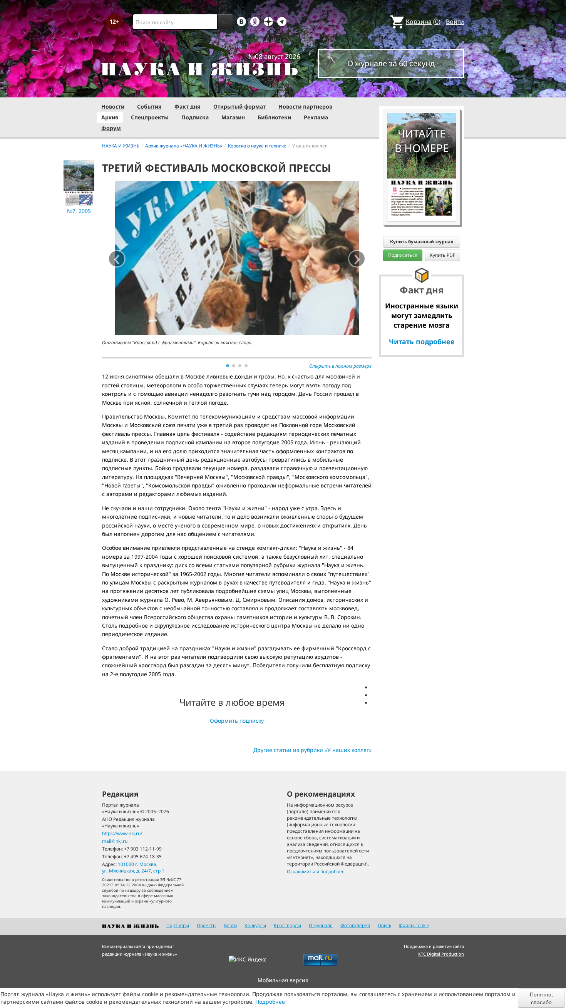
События (149, 106)
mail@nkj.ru (114, 841)
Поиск (384, 925)
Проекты (206, 925)
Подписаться (402, 255)
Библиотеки (274, 117)
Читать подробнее (422, 341)
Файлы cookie (414, 925)
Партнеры (177, 925)
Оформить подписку (237, 720)
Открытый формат (239, 106)
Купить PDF (442, 255)
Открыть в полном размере (340, 366)
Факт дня (187, 106)
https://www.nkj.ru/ (122, 833)
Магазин (233, 117)
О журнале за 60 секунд (391, 63)
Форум (111, 128)
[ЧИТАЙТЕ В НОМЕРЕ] (421, 90)
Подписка (195, 117)
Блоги (230, 925)
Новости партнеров (305, 106)
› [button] (357, 259)
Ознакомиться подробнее (316, 871)
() (423, 21)
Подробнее (270, 1001)
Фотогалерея (355, 925)
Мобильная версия (283, 980)
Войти (455, 21)
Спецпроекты (150, 117)
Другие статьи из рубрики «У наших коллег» (312, 749)
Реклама (316, 117)
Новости (112, 106)
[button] (227, 365)
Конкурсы (255, 925)
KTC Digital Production (441, 954)
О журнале (321, 925)
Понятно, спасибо (541, 998)
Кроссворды (287, 925)
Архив (109, 117)
